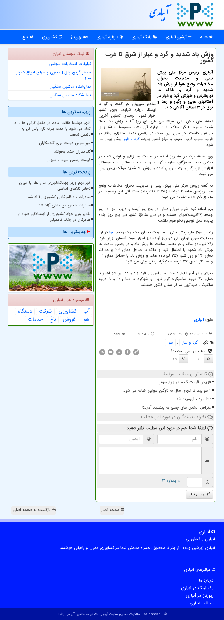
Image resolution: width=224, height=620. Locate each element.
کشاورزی (50, 37)
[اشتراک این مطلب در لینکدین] (110, 352)
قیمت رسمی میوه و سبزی (69, 160)
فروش (69, 319)
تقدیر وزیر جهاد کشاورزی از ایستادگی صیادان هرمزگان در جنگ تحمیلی (54, 217)
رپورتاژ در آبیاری (200, 595)
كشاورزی (68, 311)
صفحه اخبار (111, 510)
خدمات (35, 319)
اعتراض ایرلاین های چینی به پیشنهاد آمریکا (177, 407)
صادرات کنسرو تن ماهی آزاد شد (64, 205)
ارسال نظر (197, 494)
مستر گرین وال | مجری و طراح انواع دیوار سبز (53, 75)
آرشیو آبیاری (177, 37)
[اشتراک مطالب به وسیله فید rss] (102, 352)
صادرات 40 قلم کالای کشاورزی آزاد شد (59, 197)
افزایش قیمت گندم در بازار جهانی (185, 382)
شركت (45, 311)
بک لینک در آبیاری (197, 588)
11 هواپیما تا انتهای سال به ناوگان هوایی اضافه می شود (167, 390)
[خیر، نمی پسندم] (183, 358)
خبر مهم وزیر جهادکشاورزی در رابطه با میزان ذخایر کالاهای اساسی (55, 185)
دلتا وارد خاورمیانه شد (194, 399)
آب (86, 311)
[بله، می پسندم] (208, 358)
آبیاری (159, 14)
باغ (25, 37)
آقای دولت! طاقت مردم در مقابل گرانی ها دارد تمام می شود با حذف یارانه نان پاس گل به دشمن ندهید (52, 128)
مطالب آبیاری (202, 603)
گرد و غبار (131, 139)
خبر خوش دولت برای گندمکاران (65, 143)
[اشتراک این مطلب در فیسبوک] (127, 352)
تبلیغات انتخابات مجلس (70, 64)
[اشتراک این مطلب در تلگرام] (135, 352)
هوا (112, 232)
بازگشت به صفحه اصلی (32, 510)
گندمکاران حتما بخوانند (72, 151)
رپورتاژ (77, 37)
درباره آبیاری (108, 37)
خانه (204, 37)
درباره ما (206, 580)
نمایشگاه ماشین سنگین (70, 86)
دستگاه (25, 311)
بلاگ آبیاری (142, 37)
